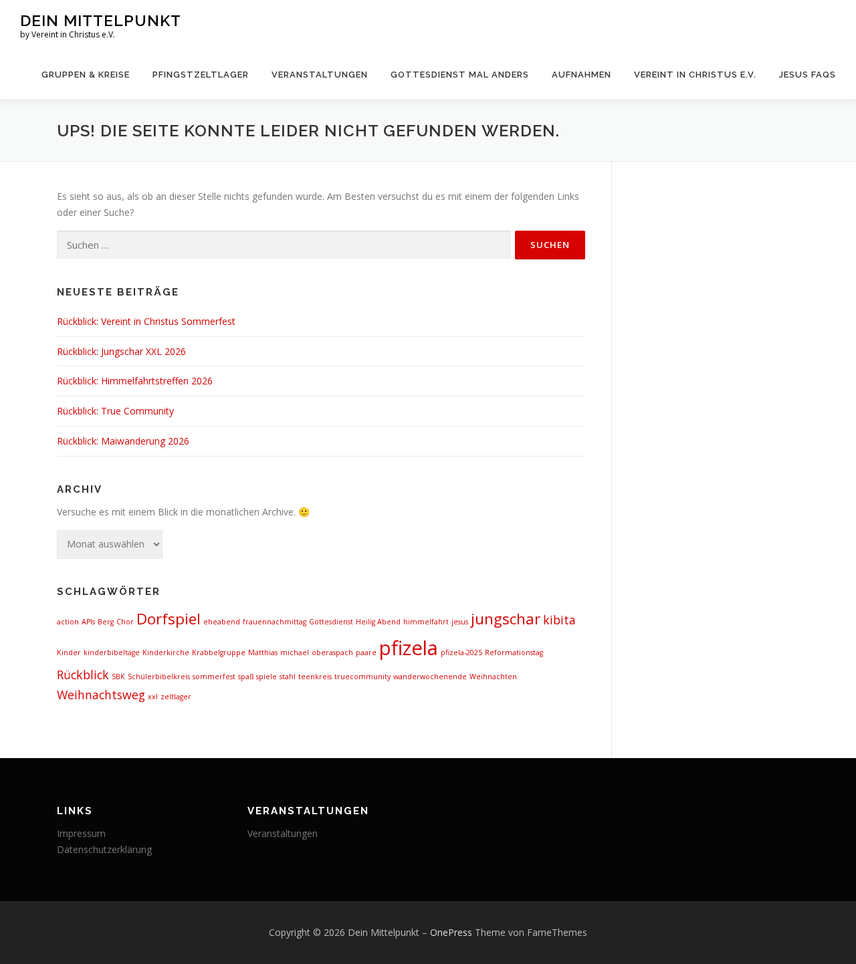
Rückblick (83, 675)
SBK (118, 676)
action (68, 621)
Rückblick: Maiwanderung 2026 (123, 441)
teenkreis (315, 676)
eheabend (221, 621)
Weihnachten (493, 676)
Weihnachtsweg (101, 695)
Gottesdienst (331, 621)
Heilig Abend (378, 621)
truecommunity (362, 676)
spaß (245, 676)
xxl (153, 696)
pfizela (408, 647)
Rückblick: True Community (115, 410)
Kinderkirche (165, 652)
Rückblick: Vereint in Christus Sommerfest (146, 321)
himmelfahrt (426, 621)
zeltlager (175, 696)
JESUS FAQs (807, 75)
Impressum (81, 833)
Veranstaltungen (320, 75)
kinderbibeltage (112, 652)
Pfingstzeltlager (200, 75)
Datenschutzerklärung (104, 849)
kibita (559, 620)
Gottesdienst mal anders (460, 75)
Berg (106, 621)
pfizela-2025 (461, 652)
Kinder (69, 652)
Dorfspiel (168, 618)
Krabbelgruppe (218, 652)
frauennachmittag (274, 621)
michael (294, 652)
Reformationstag (514, 652)
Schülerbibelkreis (159, 676)
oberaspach (332, 652)
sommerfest (214, 676)
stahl (288, 676)
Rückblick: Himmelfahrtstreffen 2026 (135, 380)
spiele (266, 676)
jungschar (505, 618)
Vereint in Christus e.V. (695, 75)
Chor (125, 621)
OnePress (451, 932)
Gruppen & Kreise (85, 75)
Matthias (263, 652)
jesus (459, 621)
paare (366, 652)
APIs (88, 621)
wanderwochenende (430, 676)
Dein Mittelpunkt (100, 20)
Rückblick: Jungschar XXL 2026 (121, 351)
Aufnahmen (581, 75)
